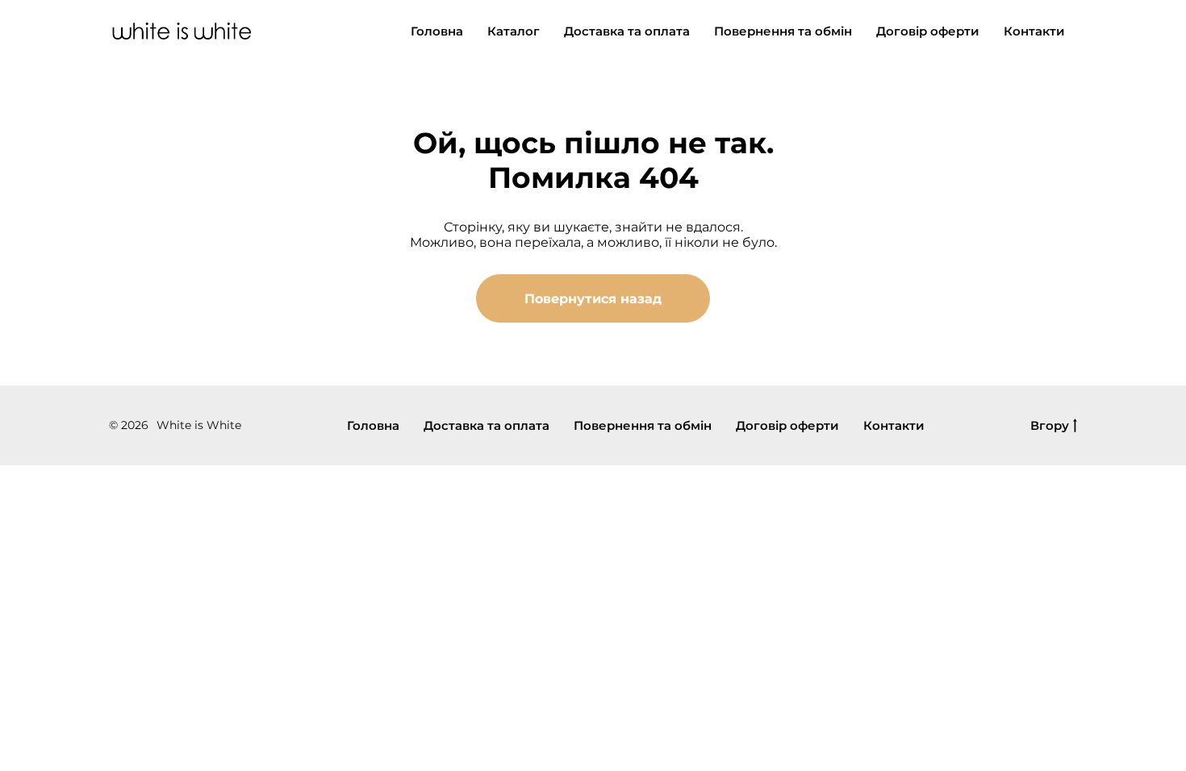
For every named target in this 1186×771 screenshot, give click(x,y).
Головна (437, 31)
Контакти (1034, 31)
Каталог (513, 31)
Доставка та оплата (627, 31)
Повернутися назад (593, 298)
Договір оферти (927, 31)
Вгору (1049, 426)
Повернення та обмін (783, 31)
